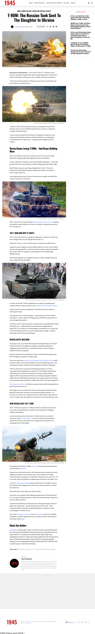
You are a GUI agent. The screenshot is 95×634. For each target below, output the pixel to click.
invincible (39, 514)
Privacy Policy (66, 3)
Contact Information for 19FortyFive (54, 3)
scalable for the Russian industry (46, 306)
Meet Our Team (28, 621)
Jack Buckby (18, 26)
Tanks (42, 549)
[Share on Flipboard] (53, 26)
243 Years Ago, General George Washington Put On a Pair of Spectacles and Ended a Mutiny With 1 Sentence (81, 51)
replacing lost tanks (22, 483)
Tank (40, 549)
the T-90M (35, 466)
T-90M (36, 549)
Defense (19, 549)
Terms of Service (47, 621)
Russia (30, 549)
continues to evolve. (23, 514)
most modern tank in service (43, 222)
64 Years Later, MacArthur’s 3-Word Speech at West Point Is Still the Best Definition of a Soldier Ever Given (80, 17)
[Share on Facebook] (47, 26)
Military (23, 549)
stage (23, 519)
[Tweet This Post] (50, 26)
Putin (27, 549)
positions (23, 469)
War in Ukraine (51, 549)
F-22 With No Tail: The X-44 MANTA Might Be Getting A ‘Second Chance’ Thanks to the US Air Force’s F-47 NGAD (81, 44)
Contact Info (34, 621)
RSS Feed (73, 3)
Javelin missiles (26, 418)
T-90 (33, 549)
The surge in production (18, 384)
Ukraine (46, 549)
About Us (31, 3)
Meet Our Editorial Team (40, 3)
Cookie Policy (54, 621)
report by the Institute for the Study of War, (39, 360)
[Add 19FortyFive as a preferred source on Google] (40, 26)
